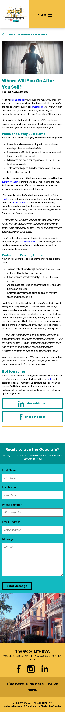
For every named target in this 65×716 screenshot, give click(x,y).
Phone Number (12, 504)
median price (18, 202)
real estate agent (28, 241)
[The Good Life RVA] (14, 14)
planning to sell (17, 99)
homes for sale (37, 106)
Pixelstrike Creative (51, 706)
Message (8, 539)
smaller (5, 199)
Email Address (11, 521)
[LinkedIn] (32, 403)
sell (49, 379)
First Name (9, 470)
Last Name (9, 487)
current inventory (10, 181)
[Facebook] (32, 416)
